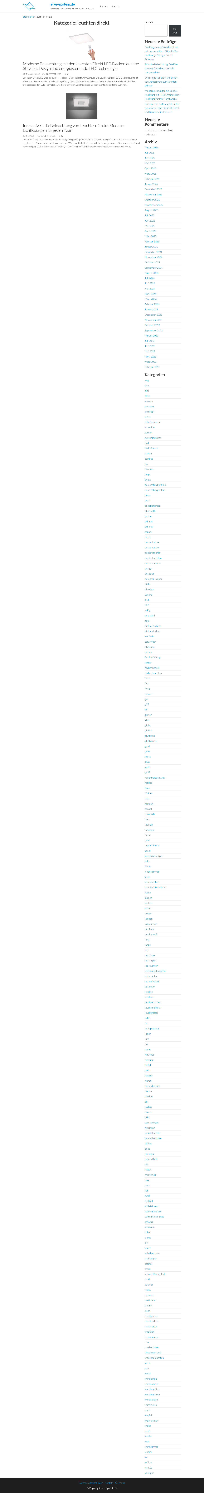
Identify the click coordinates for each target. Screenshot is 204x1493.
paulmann (150, 1127)
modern (149, 1075)
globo (148, 725)
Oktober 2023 (152, 325)
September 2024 (154, 267)
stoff (147, 1279)
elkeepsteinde (53, 74)
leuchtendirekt (153, 1007)
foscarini (149, 693)
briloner (149, 526)
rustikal (149, 1200)
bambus (149, 458)
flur (146, 683)
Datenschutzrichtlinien (90, 1482)
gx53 (147, 772)
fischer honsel (152, 667)
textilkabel (150, 1300)
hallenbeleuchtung (155, 777)
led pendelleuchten (155, 970)
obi (146, 1101)
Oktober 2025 (152, 199)
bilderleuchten (153, 505)
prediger (149, 1153)
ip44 (147, 840)
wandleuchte (151, 1389)
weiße (148, 1436)
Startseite (28, 16)
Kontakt (116, 6)
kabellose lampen (154, 855)
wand (147, 1373)
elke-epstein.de (63, 4)
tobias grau (151, 1326)
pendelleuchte (152, 1133)
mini (147, 1070)
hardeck (149, 782)
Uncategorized (153, 1352)
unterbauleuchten (154, 1357)
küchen (148, 897)
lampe (148, 913)
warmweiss (151, 1404)
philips (148, 1143)
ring (147, 1180)
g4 (146, 699)
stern (147, 1268)
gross (148, 756)
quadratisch (151, 1159)
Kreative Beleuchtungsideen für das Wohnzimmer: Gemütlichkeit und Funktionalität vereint (162, 108)
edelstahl (150, 615)
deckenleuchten (153, 557)
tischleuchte (151, 1321)
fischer (148, 662)
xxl (146, 1457)
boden (148, 516)
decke (148, 537)
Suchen (149, 22)
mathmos (149, 1054)
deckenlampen (152, 547)
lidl (146, 1023)
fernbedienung (153, 657)
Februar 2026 (152, 178)
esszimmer (150, 641)
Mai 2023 (150, 351)
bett (147, 500)
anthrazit (149, 411)
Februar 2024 (152, 304)
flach (147, 678)
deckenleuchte (152, 552)
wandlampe (151, 1378)
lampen (149, 918)
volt (147, 1368)
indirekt (149, 824)
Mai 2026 (150, 163)
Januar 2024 (151, 309)
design (148, 568)
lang (147, 939)
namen (148, 1091)
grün (147, 761)
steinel (148, 1263)
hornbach (150, 814)
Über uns (103, 6)
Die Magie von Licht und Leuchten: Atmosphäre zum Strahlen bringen (161, 81)
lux (146, 1044)
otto (147, 1117)
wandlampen (151, 1383)
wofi (147, 1441)
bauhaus (149, 469)
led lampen (150, 960)
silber (148, 1232)
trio (147, 1342)
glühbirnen (150, 740)
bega (147, 474)
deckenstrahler (153, 563)
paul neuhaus (151, 1122)
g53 (147, 704)
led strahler (151, 976)
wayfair (149, 1415)
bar (146, 463)
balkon (148, 453)
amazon (149, 401)
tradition (149, 1331)
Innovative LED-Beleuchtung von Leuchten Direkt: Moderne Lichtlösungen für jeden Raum (74, 127)
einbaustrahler (153, 631)
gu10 (147, 767)
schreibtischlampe (154, 1216)
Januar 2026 (151, 183)
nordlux (149, 1096)
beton (148, 495)
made (148, 1049)
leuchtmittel (151, 1012)
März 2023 (150, 361)
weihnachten (151, 1420)
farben (148, 651)
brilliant (149, 521)
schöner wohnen (153, 1211)
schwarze (150, 1227)
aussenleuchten (153, 437)
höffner (149, 793)
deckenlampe (152, 542)
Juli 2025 (149, 215)
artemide (150, 427)
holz (147, 798)
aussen (148, 432)
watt (147, 1410)
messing (149, 1059)
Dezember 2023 (153, 314)
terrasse (149, 1294)
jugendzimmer (152, 845)
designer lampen (154, 578)
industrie (149, 829)
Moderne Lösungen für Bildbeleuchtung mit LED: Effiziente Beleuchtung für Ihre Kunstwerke (162, 94)
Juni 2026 (150, 157)
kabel (148, 850)
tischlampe (150, 1315)
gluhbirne (150, 735)
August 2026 (151, 147)
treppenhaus (151, 1336)
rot (146, 1190)
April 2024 (150, 293)
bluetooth (150, 510)
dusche (148, 594)
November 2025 (153, 194)
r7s (146, 1164)
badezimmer (151, 448)
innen (148, 834)
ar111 (148, 416)
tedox (148, 1289)
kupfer (148, 908)
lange (148, 944)
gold (147, 746)
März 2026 (150, 173)
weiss (148, 1425)
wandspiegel (151, 1399)
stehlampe (150, 1258)
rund (147, 1195)
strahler (149, 1284)
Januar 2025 (151, 246)
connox (148, 531)
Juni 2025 (150, 220)
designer (149, 573)
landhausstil (151, 934)
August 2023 (151, 335)
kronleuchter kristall (155, 887)
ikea (147, 819)
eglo (147, 620)
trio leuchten (151, 1347)
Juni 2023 (150, 346)
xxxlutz (148, 1467)
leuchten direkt (153, 1002)
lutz (147, 1038)
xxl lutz (148, 1462)
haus (147, 787)
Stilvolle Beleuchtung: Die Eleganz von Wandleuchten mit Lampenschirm (161, 68)
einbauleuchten (153, 625)
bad (147, 443)
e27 (147, 604)
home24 (149, 803)
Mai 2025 (150, 225)
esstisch (149, 636)
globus (148, 730)
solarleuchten (152, 1253)
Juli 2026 (149, 152)
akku (147, 385)
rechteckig (150, 1174)
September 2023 (154, 330)
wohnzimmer (151, 1446)
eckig (147, 610)
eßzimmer (150, 646)
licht (147, 1017)
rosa (147, 1185)
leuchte (149, 991)
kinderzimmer (152, 871)
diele (147, 584)
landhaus (149, 929)
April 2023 (150, 356)
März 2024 (150, 299)
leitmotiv (150, 986)
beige (148, 479)
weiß (147, 1430)
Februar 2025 (152, 241)
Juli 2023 (149, 340)
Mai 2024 (150, 288)
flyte (147, 688)
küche (148, 892)
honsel (148, 808)
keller (148, 861)
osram (148, 1112)
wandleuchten (152, 1394)
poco (147, 1148)
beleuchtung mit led (155, 484)
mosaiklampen (152, 1085)
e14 (147, 599)
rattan (148, 1169)
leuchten (149, 997)
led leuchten (151, 965)
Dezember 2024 (153, 252)
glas (147, 720)
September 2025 (154, 204)
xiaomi (148, 1451)
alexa (147, 395)
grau (147, 751)
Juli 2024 (149, 278)
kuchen (148, 903)
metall (148, 1064)
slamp (148, 1237)
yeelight (149, 1472)
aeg (147, 380)
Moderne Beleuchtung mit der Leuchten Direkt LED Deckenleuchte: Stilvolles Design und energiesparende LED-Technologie (81, 66)
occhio (148, 1106)
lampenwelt (151, 923)
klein (147, 876)
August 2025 (151, 210)
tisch (147, 1310)
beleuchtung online (155, 490)
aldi (147, 390)
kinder (148, 866)
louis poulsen (152, 1028)
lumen (148, 1033)
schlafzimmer (152, 1206)
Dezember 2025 (153, 189)
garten (148, 714)
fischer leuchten (153, 673)
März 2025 (150, 236)
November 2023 (153, 319)
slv (146, 1242)
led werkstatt (152, 981)
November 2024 (153, 257)
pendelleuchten (153, 1138)
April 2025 (150, 230)
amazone (149, 406)
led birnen (150, 955)
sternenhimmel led (155, 1274)
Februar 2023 (152, 366)
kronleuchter (151, 881)
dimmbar (149, 589)
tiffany (148, 1305)
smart (148, 1247)
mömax (148, 1080)
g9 (146, 709)
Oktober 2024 (152, 262)
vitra (147, 1363)
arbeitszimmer (152, 421)
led (146, 950)
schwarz (149, 1221)
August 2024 (151, 272)
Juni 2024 (150, 283)
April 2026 (150, 168)
